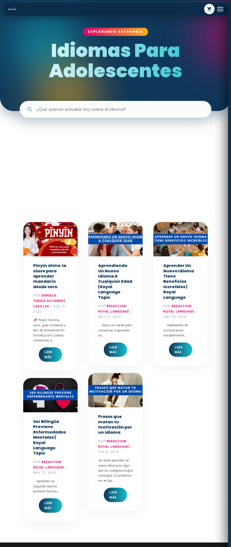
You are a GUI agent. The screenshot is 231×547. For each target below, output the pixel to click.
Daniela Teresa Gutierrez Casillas (49, 300)
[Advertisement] (115, 163)
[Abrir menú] (220, 9)
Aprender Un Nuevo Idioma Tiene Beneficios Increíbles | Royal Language (178, 281)
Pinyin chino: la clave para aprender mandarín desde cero (49, 276)
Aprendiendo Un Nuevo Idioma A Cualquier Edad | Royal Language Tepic (115, 281)
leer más (48, 354)
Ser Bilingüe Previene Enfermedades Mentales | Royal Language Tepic (49, 437)
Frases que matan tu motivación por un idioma (115, 424)
